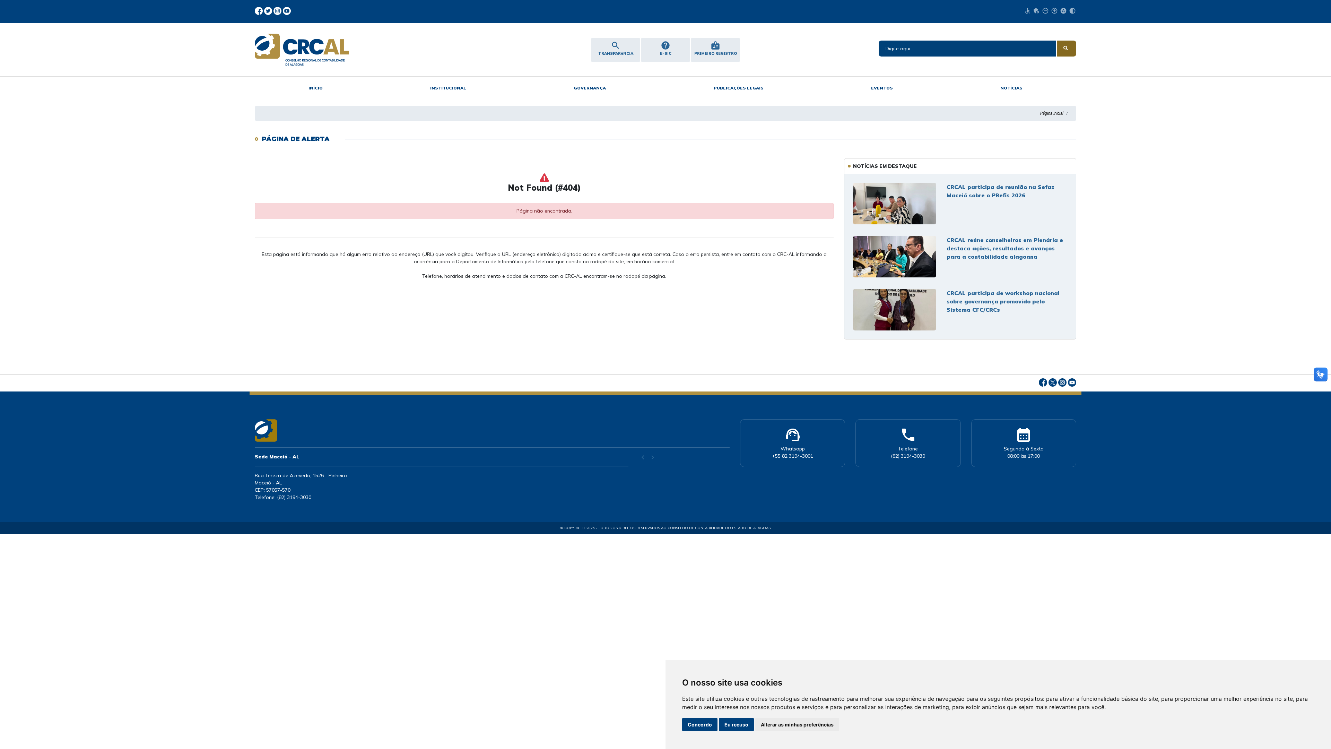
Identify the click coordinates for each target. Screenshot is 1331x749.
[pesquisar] (1066, 49)
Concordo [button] (700, 725)
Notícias (1011, 88)
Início (315, 88)
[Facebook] (259, 10)
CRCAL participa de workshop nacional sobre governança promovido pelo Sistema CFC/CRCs (1003, 301)
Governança (590, 88)
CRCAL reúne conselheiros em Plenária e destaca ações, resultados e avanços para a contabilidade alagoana (1005, 248)
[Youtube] (287, 10)
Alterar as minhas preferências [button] (797, 725)
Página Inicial (1051, 113)
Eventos (882, 88)
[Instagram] (278, 10)
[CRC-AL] (353, 50)
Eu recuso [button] (736, 725)
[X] (268, 10)
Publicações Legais (739, 88)
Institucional (448, 88)
